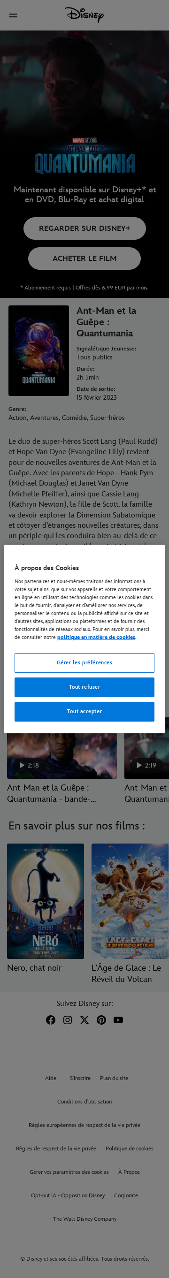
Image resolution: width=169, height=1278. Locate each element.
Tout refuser (84, 687)
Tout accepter (84, 711)
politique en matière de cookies (96, 637)
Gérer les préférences (85, 663)
